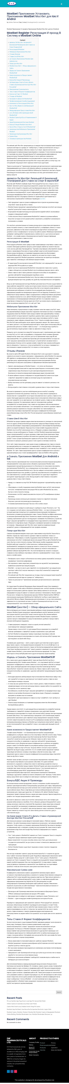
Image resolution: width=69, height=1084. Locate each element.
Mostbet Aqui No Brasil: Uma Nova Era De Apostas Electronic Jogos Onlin (29, 1009)
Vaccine (42, 1050)
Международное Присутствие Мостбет (22, 110)
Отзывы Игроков (15, 54)
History (31, 1045)
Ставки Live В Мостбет (17, 56)
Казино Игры (13, 136)
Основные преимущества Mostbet (20, 138)
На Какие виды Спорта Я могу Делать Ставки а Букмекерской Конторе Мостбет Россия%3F (23, 85)
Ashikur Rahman (13, 22)
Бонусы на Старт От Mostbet (19, 94)
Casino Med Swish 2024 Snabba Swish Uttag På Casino (23, 1006)
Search (59, 992)
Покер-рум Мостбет (16, 63)
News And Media (56, 1050)
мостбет (42, 198)
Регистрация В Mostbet (17, 49)
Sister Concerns (34, 1055)
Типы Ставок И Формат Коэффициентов (22, 91)
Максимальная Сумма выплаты (19, 89)
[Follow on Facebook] (12, 1071)
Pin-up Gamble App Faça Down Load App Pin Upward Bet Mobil (26, 1001)
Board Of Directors (32, 1048)
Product (42, 1043)
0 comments (41, 22)
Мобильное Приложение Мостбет (20, 52)
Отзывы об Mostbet (16, 96)
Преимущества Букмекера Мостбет (21, 134)
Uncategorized (31, 22)
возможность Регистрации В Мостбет (22, 103)
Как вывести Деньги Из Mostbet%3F (21, 98)
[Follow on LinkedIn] (8, 1071)
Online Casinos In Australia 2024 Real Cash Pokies (22, 1003)
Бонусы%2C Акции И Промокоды (20, 80)
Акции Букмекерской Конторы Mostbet (22, 122)
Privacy (53, 1043)
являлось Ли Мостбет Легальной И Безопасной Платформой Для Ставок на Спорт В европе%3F (22, 45)
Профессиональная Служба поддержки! (22, 101)
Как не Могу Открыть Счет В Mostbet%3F (22, 127)
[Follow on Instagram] (15, 1071)
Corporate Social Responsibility (34, 1052)
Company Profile (34, 1042)
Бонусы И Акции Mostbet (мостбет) (21, 124)
